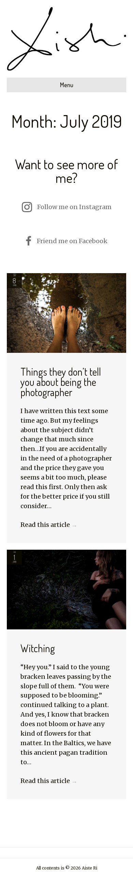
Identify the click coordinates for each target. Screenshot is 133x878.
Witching (37, 648)
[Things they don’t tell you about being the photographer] (66, 312)
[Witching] (66, 589)
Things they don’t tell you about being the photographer (60, 381)
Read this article (48, 525)
